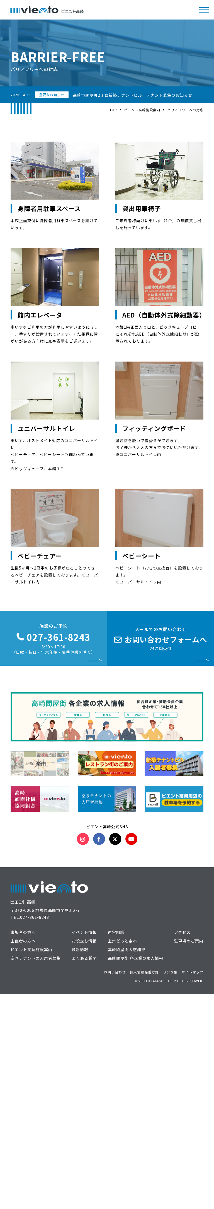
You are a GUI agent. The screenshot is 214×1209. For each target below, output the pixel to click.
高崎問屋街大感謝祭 (126, 949)
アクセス (182, 932)
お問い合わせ (115, 972)
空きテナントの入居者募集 (36, 958)
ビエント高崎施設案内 (142, 109)
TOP (113, 109)
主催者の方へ (23, 941)
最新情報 (80, 949)
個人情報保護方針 (144, 972)
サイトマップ (192, 972)
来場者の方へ (23, 932)
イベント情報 (84, 932)
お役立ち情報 (84, 941)
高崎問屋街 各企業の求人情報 (135, 958)
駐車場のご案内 (188, 941)
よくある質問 (84, 958)
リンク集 (170, 972)
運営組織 (116, 932)
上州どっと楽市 (122, 941)
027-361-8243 (34, 917)
